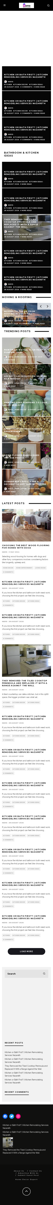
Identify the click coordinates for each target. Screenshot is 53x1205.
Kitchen (8, 182)
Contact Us (35, 1171)
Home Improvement (24, 568)
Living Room (40, 568)
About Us (19, 1171)
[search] (44, 974)
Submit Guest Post (28, 1175)
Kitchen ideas (36, 182)
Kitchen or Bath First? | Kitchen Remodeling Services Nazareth (26, 173)
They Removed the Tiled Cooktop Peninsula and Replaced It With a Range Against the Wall (24, 683)
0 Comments (8, 572)
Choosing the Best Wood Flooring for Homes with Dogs (25, 546)
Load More (26, 951)
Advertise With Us (28, 1173)
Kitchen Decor (20, 182)
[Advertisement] (26, 38)
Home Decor (8, 568)
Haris (10, 179)
